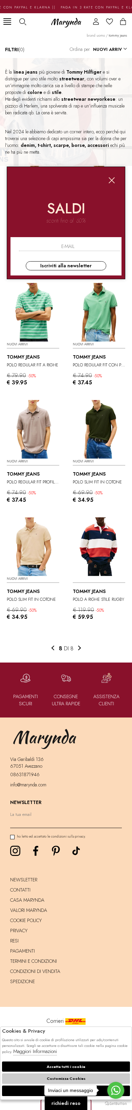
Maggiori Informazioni (35, 1051)
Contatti (20, 889)
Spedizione (22, 981)
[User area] (96, 21)
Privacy (18, 930)
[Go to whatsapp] (115, 1090)
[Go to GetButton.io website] (116, 1103)
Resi (14, 940)
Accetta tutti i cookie (66, 1066)
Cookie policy (26, 920)
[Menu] (7, 21)
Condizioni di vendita (35, 971)
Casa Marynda (27, 900)
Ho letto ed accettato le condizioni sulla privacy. (51, 836)
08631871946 (25, 774)
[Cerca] (22, 21)
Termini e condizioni (33, 961)
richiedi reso (66, 1103)
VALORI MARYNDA (28, 910)
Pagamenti (22, 951)
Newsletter (23, 879)
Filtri (14, 49)
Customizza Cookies (66, 1078)
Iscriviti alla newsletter (66, 265)
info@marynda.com (28, 784)
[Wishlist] (109, 21)
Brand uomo (96, 35)
